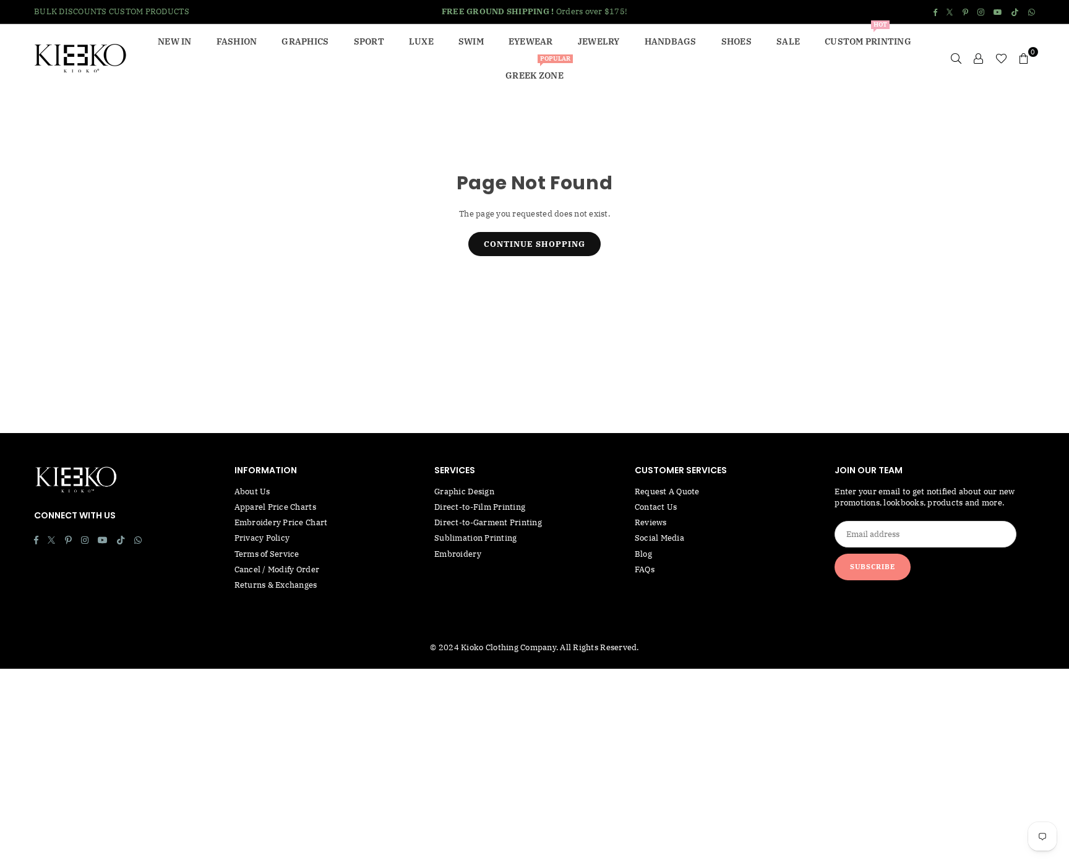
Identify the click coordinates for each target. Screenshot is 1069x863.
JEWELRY (599, 41)
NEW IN (175, 41)
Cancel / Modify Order (276, 569)
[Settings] (979, 58)
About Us (252, 491)
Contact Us (656, 507)
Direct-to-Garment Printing (488, 522)
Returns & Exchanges (275, 585)
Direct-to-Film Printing (479, 507)
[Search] (956, 58)
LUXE (421, 41)
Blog (643, 554)
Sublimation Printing (475, 538)
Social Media (659, 538)
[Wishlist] (1001, 58)
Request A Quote (667, 491)
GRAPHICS (304, 41)
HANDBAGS (671, 41)
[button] (1024, 58)
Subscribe (872, 566)
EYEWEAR (531, 41)
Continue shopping (534, 244)
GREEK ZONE (537, 69)
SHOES (736, 41)
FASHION (237, 41)
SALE (788, 41)
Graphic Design (464, 491)
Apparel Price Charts (275, 507)
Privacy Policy (262, 538)
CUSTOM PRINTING (868, 35)
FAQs (645, 569)
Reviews (651, 522)
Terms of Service (266, 554)
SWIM (471, 41)
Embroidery (457, 554)
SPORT (369, 41)
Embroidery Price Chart (281, 522)
